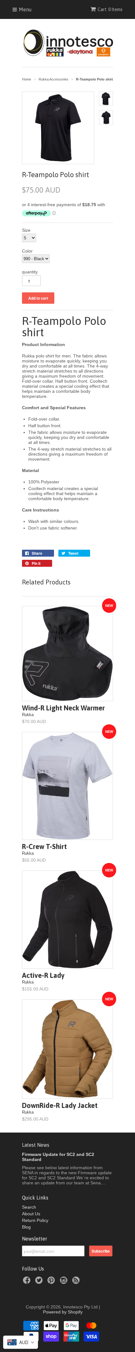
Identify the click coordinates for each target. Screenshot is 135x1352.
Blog (26, 1226)
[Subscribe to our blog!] (77, 1282)
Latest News (35, 1145)
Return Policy (35, 1220)
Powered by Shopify (63, 1311)
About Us (31, 1213)
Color (27, 251)
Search (29, 1207)
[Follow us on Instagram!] (64, 1282)
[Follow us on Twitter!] (40, 1282)
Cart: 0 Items (110, 9)
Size (26, 230)
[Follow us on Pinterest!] (52, 1282)
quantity (30, 271)
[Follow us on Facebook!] (27, 1282)
